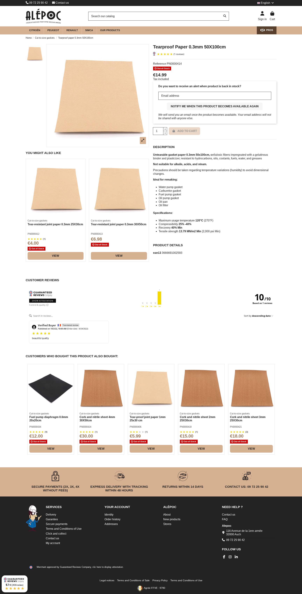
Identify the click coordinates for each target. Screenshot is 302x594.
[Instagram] (230, 557)
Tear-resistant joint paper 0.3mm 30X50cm (118, 224)
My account (53, 543)
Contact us (62, 2)
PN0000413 (97, 234)
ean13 (157, 252)
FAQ (225, 519)
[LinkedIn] (236, 557)
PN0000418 (186, 427)
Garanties (52, 519)
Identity (109, 514)
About (167, 514)
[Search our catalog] (225, 16)
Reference (159, 63)
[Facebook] (224, 557)
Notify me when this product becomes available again (215, 106)
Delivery (51, 514)
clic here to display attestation (107, 567)
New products (171, 519)
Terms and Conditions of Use (64, 528)
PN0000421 (236, 427)
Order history (112, 519)
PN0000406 (135, 427)
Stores (167, 524)
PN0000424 (85, 427)
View (55, 255)
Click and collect (56, 533)
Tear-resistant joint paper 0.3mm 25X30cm (55, 224)
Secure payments (56, 524)
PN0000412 (33, 234)
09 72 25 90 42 (38, 2)
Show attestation (42, 300)
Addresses (111, 524)
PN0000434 (35, 427)
